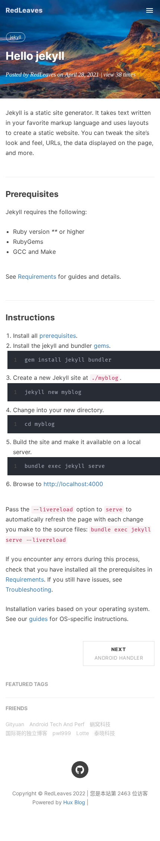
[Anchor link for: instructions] (59, 317)
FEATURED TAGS (27, 684)
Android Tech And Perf (56, 724)
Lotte (82, 733)
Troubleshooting (28, 589)
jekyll (15, 37)
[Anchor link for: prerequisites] (62, 194)
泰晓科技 (104, 733)
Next (119, 653)
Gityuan (15, 724)
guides (38, 618)
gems (101, 345)
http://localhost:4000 (73, 484)
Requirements (37, 276)
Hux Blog (74, 802)
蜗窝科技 (100, 724)
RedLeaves (24, 10)
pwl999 (61, 733)
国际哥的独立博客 (26, 733)
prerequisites (57, 335)
